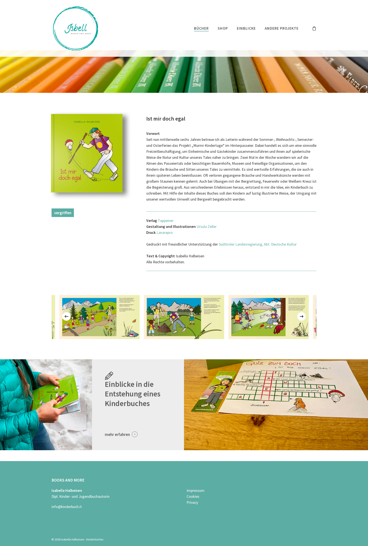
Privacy (192, 502)
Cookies (193, 496)
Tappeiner (166, 220)
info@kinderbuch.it (67, 506)
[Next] (301, 316)
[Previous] (66, 316)
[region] (184, 316)
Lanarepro (165, 232)
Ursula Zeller (207, 226)
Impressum (195, 490)
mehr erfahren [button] (117, 434)
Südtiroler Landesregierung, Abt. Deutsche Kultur (258, 244)
